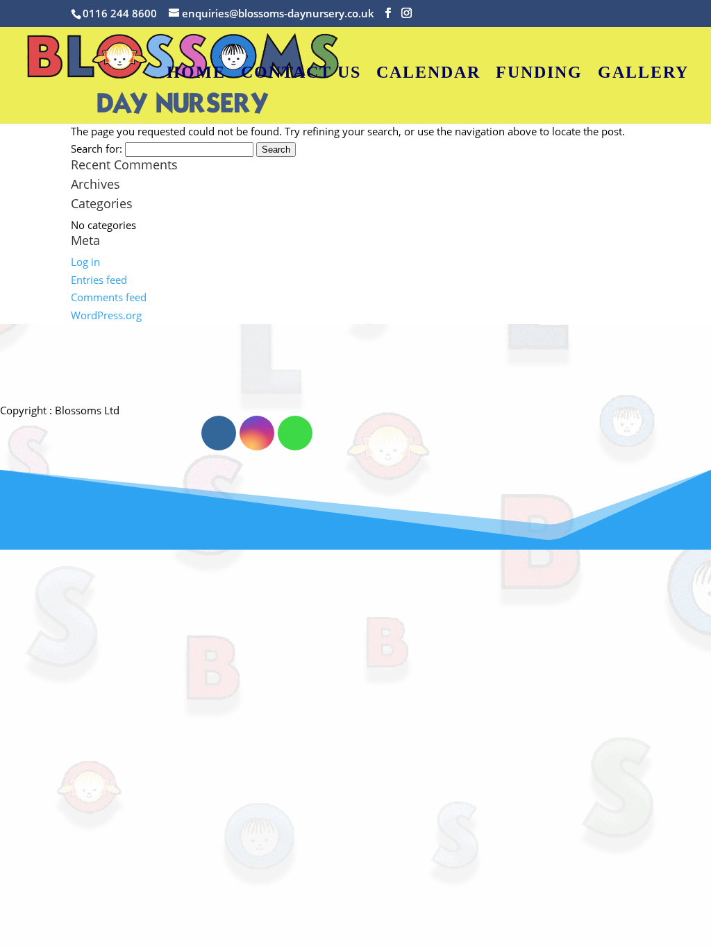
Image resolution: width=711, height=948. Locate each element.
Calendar (428, 74)
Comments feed (109, 297)
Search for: (96, 148)
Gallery (643, 74)
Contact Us (301, 74)
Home (196, 74)
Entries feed (99, 280)
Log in (85, 262)
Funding (539, 74)
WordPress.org (106, 315)
